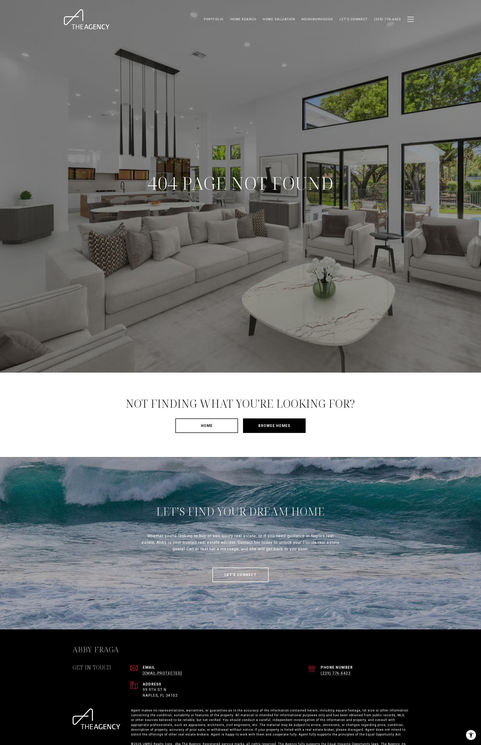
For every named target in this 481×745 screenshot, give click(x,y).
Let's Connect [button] (240, 575)
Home (207, 426)
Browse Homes (274, 426)
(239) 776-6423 (335, 673)
